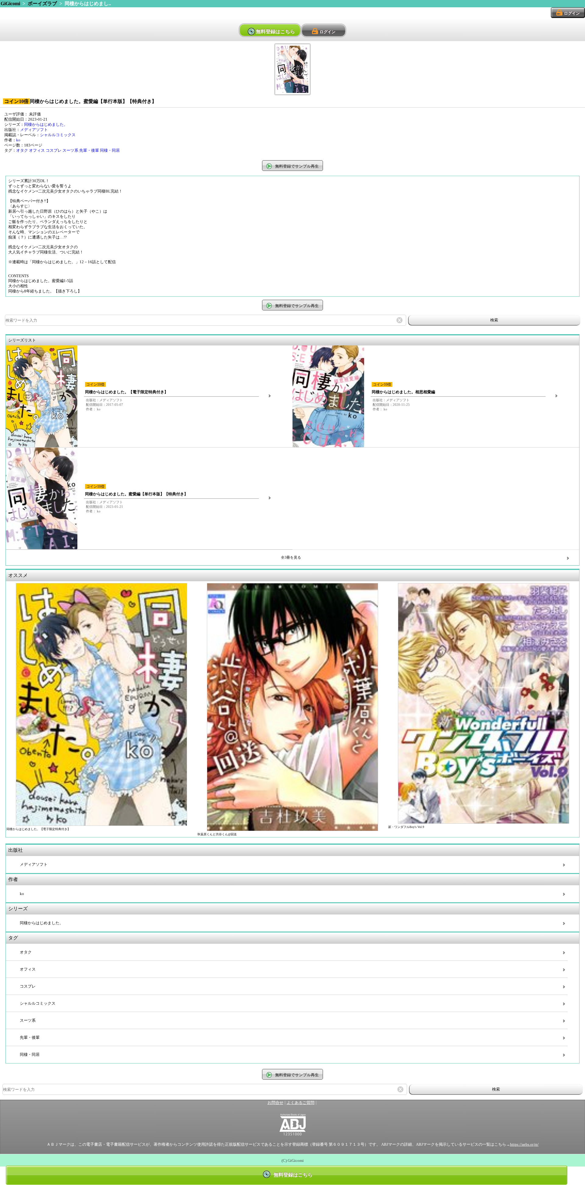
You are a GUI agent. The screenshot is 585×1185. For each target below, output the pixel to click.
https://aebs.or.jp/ (524, 1144)
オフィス (37, 150)
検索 (494, 320)
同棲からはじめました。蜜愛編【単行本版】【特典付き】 (136, 494)
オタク (22, 150)
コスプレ (54, 150)
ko (18, 140)
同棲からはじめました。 (46, 124)
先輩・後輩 (89, 150)
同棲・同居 (110, 150)
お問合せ (275, 1103)
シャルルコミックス (58, 135)
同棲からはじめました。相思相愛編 (403, 392)
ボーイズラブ (42, 3)
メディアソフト (34, 130)
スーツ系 (70, 150)
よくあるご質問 (300, 1103)
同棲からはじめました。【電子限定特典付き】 (126, 392)
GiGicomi (10, 3)
